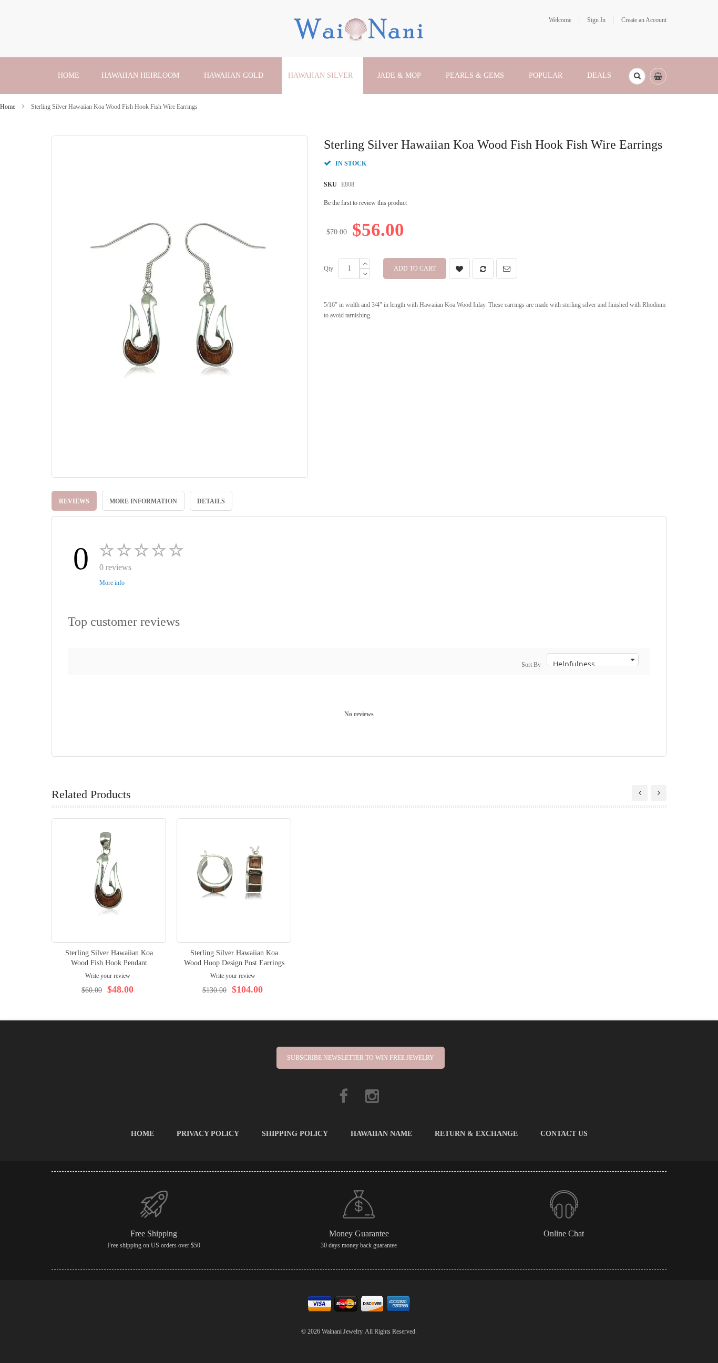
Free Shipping (153, 1233)
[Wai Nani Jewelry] (359, 28)
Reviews (74, 501)
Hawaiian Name (381, 1134)
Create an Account (643, 20)
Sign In (596, 20)
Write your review (107, 975)
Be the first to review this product (365, 202)
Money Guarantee (359, 1233)
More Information (143, 501)
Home (7, 106)
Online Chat (563, 1233)
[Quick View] (109, 880)
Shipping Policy (295, 1134)
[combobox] (637, 76)
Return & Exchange (476, 1134)
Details (211, 501)
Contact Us (564, 1134)
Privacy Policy (208, 1134)
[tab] (74, 501)
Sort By (531, 664)
